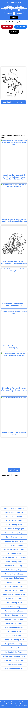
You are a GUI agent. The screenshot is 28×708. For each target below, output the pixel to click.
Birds (23, 10)
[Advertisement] (14, 52)
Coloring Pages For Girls (14, 619)
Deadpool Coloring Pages (14, 644)
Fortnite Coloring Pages (14, 611)
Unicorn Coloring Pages (14, 512)
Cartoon (19, 13)
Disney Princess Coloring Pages (14, 557)
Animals (14, 10)
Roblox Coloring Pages (13, 652)
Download (7, 102)
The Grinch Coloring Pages (14, 549)
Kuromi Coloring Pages (14, 668)
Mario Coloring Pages (14, 623)
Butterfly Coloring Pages (14, 615)
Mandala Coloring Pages (14, 590)
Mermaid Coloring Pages (14, 586)
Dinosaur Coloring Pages (14, 541)
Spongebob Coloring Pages (14, 640)
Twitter (15, 31)
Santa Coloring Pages (14, 561)
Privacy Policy (10, 704)
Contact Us (18, 704)
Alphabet (9, 6)
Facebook (22, 26)
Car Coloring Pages (14, 631)
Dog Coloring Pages (14, 582)
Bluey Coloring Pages (14, 520)
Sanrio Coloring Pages (14, 635)
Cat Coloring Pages (14, 553)
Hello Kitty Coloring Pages (14, 508)
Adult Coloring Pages (14, 516)
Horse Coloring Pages (14, 603)
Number (19, 6)
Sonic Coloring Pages (14, 537)
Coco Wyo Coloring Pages (14, 578)
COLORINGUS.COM (14, 2)
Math (5, 10)
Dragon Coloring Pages (14, 627)
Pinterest (8, 26)
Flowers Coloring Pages (14, 574)
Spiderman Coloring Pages (14, 529)
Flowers (9, 13)
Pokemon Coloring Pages (14, 533)
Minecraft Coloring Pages (14, 566)
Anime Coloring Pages (14, 648)
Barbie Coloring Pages (14, 570)
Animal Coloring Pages (13, 664)
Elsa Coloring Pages (13, 607)
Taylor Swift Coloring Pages (14, 660)
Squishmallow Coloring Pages (14, 594)
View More (19, 102)
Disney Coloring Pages (14, 598)
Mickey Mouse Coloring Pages (14, 656)
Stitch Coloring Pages (14, 524)
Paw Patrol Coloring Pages (14, 545)
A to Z (14, 17)
